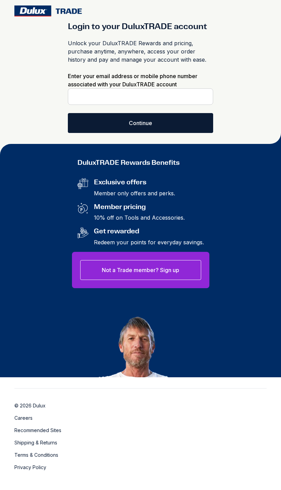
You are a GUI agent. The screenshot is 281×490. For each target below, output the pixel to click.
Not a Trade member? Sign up (140, 270)
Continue (140, 123)
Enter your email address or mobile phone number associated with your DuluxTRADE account (132, 80)
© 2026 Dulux (30, 405)
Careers (23, 418)
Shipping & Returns (35, 442)
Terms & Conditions (36, 455)
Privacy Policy (30, 467)
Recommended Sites (37, 430)
